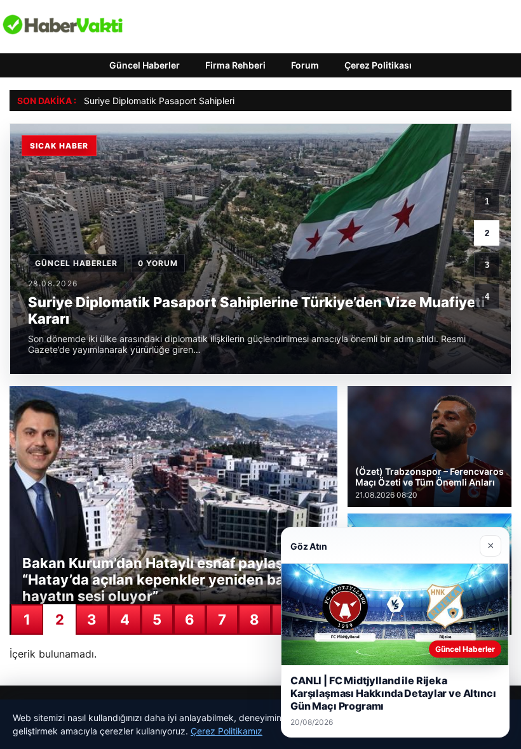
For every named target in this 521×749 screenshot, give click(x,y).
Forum (305, 65)
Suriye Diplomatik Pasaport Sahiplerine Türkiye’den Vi (194, 100)
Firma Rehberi (235, 65)
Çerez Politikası (378, 65)
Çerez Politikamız (226, 731)
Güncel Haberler (144, 65)
